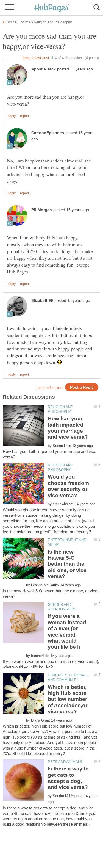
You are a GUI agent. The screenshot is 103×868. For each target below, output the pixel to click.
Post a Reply (82, 387)
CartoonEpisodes (47, 133)
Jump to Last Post (36, 58)
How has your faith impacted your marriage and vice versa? (68, 428)
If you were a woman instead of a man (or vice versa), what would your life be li (67, 631)
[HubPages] (51, 8)
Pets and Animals (65, 762)
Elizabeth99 (42, 300)
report (24, 116)
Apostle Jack (43, 69)
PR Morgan (41, 210)
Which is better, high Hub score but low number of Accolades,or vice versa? (67, 699)
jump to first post (50, 388)
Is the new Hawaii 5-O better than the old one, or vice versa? (67, 564)
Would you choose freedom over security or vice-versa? (68, 486)
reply (12, 116)
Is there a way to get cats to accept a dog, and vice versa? (68, 778)
